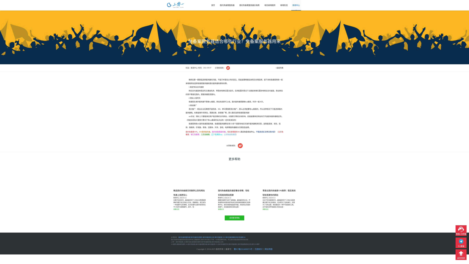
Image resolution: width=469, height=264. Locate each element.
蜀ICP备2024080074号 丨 (244, 249)
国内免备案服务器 (227, 5)
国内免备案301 (241, 237)
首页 (213, 5)
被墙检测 (284, 5)
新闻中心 (296, 5)
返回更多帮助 (234, 218)
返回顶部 (461, 258)
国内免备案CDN (220, 237)
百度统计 (259, 249)
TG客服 (461, 246)
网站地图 (268, 249)
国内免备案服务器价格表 (249, 5)
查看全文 (176, 209)
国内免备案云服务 (196, 237)
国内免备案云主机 (208, 237)
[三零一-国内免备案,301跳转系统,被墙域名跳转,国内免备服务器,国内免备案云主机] (175, 5)
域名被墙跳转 (269, 5)
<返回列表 (279, 68)
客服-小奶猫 (461, 234)
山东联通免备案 (230, 134)
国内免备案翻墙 (230, 237)
